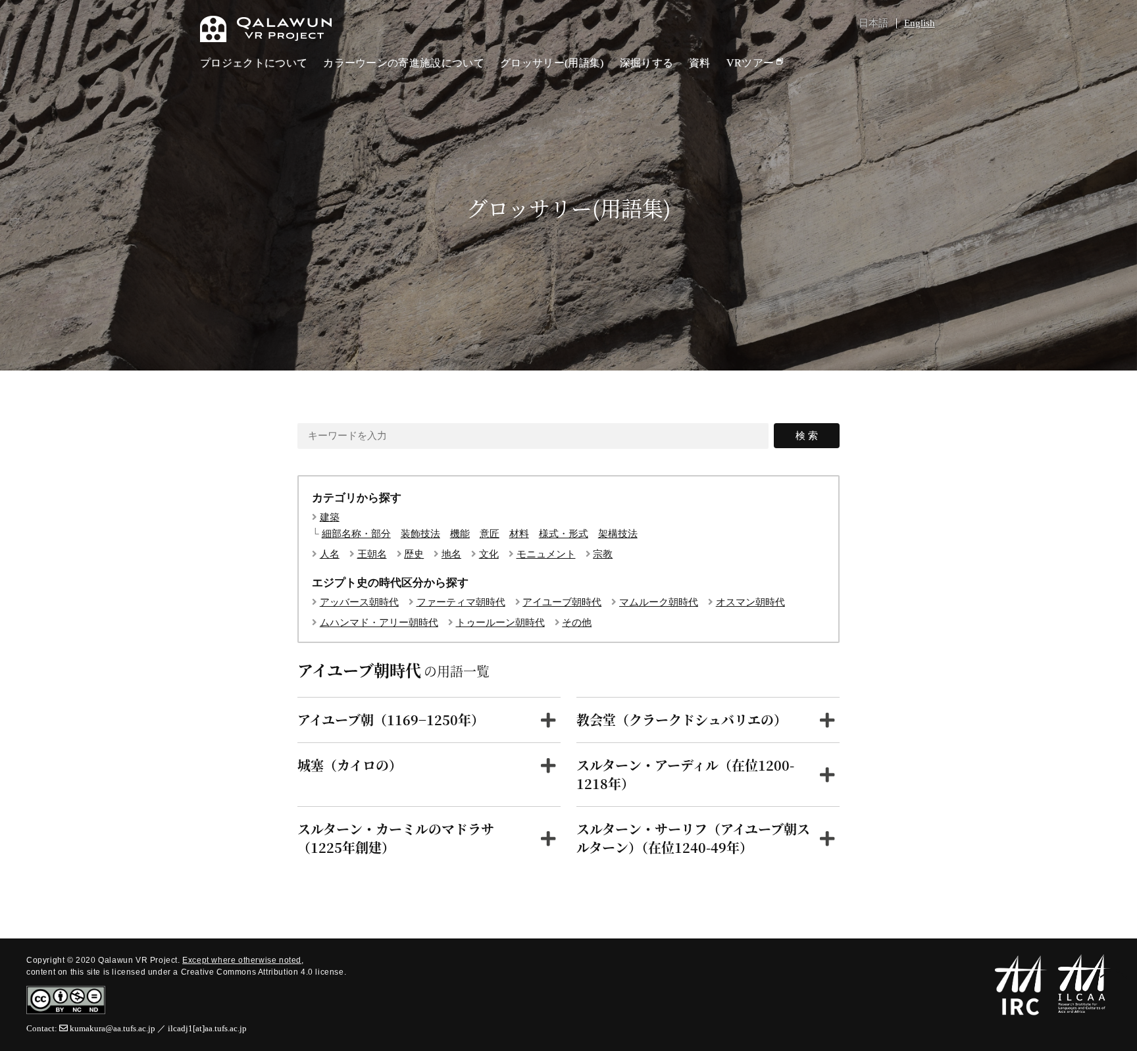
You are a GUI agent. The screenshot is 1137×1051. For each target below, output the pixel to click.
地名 (451, 554)
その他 (577, 623)
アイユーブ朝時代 (561, 602)
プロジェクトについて (253, 62)
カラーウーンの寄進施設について (403, 62)
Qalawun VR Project (266, 29)
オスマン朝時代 (750, 602)
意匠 (489, 534)
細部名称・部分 (356, 534)
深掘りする (647, 62)
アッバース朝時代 (359, 602)
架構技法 (618, 534)
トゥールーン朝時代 (500, 623)
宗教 (603, 554)
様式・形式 (563, 534)
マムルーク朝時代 (658, 602)
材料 (519, 534)
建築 (330, 518)
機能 (460, 534)
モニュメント (546, 554)
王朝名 (372, 554)
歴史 (414, 554)
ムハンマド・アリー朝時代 (379, 623)
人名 (330, 554)
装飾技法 (420, 534)
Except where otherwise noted (241, 960)
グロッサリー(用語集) (552, 62)
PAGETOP (1113, 975)
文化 (489, 554)
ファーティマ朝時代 (461, 602)
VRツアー (750, 62)
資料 (700, 62)
